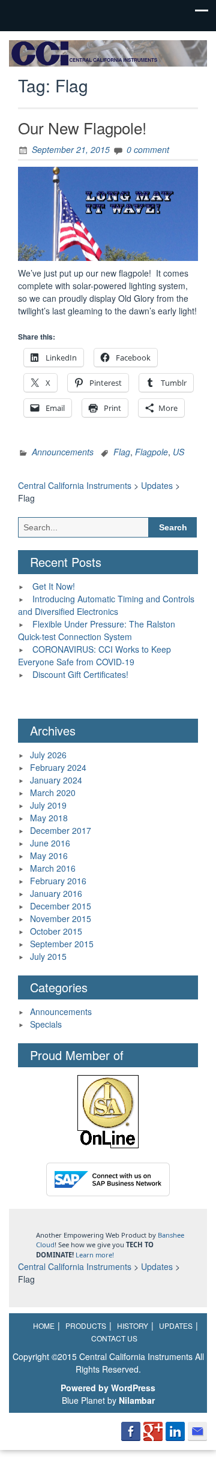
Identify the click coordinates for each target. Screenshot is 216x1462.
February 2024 (58, 767)
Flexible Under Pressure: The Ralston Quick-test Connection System (96, 630)
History (132, 1325)
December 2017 (60, 830)
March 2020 (53, 792)
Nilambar (137, 1400)
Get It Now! (53, 586)
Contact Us (114, 1338)
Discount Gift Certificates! (80, 674)
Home (44, 1325)
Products (85, 1325)
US (178, 452)
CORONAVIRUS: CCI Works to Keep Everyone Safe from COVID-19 (94, 655)
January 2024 (56, 780)
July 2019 (48, 805)
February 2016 (58, 881)
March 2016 (53, 868)
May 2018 (49, 818)
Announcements (63, 452)
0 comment (148, 149)
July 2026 (48, 755)
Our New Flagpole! (82, 127)
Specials (46, 1024)
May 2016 (49, 855)
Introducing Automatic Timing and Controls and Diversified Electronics (106, 605)
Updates (176, 1325)
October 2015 (56, 931)
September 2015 (62, 944)
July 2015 (48, 956)
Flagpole (151, 452)
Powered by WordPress (108, 1388)
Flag (121, 452)
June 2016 (50, 843)
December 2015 (60, 906)
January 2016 (56, 893)
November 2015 (60, 918)
